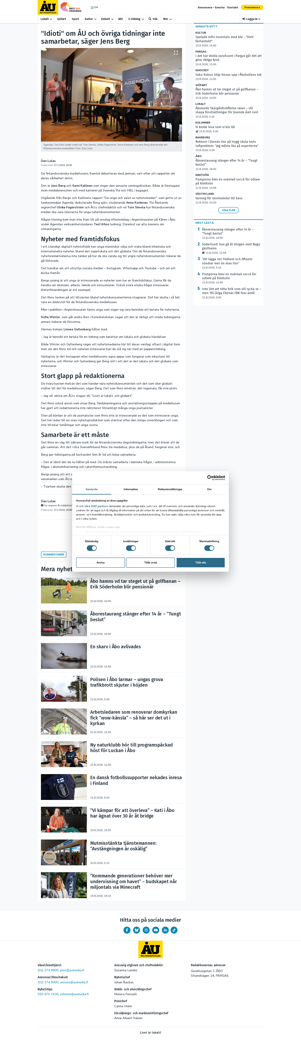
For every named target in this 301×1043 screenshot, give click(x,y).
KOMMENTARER (53, 554)
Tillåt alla (200, 562)
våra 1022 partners (96, 505)
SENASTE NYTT (206, 26)
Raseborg (202, 137)
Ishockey (202, 70)
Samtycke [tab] (92, 489)
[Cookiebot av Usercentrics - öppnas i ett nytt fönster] (210, 477)
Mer (165, 19)
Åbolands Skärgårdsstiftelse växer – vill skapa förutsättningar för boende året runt (226, 112)
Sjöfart (61, 19)
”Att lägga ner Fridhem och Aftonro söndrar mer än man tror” (227, 263)
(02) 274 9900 (48, 970)
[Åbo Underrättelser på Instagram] (146, 930)
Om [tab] (209, 489)
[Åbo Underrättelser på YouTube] (155, 930)
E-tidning (134, 19)
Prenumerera (252, 7)
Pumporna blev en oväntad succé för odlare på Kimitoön (229, 278)
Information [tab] (131, 489)
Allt (120, 19)
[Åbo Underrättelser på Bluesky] (136, 930)
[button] (251, 19)
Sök (155, 19)
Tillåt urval (150, 562)
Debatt (105, 19)
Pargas (200, 51)
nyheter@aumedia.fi (74, 994)
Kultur (89, 19)
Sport (75, 19)
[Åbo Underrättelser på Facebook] (127, 930)
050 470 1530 (48, 994)
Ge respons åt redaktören (58, 505)
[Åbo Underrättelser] (150, 949)
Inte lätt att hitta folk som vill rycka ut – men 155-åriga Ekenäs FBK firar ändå (231, 293)
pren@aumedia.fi (72, 970)
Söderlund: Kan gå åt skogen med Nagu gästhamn (231, 248)
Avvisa (101, 562)
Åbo (198, 156)
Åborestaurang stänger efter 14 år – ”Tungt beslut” (228, 234)
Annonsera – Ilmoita (211, 7)
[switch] (131, 548)
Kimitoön (202, 175)
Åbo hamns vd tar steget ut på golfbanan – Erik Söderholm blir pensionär (226, 93)
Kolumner (202, 122)
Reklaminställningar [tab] (170, 489)
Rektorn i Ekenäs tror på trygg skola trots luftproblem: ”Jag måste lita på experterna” (226, 146)
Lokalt (45, 19)
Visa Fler (228, 210)
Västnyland (204, 194)
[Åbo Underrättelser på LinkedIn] (165, 930)
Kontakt (232, 7)
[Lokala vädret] (92, 7)
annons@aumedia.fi (74, 982)
